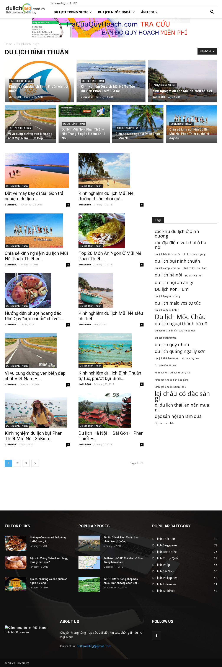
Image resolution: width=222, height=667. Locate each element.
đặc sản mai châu (165, 423)
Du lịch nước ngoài (114, 12)
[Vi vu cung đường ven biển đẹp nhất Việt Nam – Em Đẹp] (30, 122)
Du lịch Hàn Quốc (164, 552)
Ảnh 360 (147, 12)
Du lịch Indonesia (164, 584)
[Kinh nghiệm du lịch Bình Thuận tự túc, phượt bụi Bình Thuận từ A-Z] (111, 350)
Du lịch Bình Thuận (21, 81)
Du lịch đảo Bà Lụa (165, 365)
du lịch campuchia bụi (167, 268)
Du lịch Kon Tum (172, 289)
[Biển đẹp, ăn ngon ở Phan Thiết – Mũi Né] (137, 122)
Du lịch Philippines (165, 578)
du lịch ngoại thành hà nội (181, 323)
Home (8, 44)
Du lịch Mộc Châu (180, 317)
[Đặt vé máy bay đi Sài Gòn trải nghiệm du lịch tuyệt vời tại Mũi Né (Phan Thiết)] (37, 170)
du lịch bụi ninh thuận (177, 261)
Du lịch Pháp (161, 565)
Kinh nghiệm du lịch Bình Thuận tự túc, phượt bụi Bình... (109, 375)
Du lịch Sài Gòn (163, 571)
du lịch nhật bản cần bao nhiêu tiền (175, 330)
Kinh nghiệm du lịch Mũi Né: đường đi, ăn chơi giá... (106, 196)
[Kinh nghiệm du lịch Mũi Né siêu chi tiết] (182, 94)
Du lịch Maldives (163, 591)
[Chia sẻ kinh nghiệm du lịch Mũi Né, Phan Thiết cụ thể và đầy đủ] (191, 120)
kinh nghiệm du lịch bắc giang (171, 379)
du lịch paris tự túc (165, 337)
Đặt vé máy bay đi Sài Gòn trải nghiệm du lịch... (35, 196)
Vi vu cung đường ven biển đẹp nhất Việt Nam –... (35, 376)
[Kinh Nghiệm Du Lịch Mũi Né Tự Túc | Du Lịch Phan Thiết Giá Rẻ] (111, 86)
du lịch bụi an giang (194, 254)
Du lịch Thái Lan (163, 539)
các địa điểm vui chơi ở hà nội (180, 244)
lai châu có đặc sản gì (182, 396)
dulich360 (15, 97)
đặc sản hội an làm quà (178, 416)
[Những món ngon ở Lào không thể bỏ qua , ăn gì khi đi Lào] (15, 543)
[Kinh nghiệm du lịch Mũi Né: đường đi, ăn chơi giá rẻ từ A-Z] (111, 170)
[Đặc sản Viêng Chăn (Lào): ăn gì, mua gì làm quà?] (15, 562)
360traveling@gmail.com (94, 646)
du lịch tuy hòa (190, 358)
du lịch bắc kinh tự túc (167, 254)
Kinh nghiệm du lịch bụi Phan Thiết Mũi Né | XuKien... (33, 436)
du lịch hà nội (168, 275)
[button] (212, 12)
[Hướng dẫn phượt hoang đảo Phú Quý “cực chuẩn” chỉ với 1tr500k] (37, 290)
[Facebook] (156, 635)
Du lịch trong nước (71, 12)
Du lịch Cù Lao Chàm (195, 268)
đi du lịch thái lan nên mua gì (182, 407)
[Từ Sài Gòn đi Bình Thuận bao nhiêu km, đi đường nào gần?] (89, 543)
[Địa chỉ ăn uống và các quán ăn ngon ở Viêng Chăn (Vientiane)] (15, 584)
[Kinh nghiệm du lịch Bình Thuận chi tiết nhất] (39, 93)
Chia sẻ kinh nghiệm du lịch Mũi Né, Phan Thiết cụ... (36, 256)
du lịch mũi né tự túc (167, 310)
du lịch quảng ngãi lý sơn (180, 351)
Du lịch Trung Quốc (165, 558)
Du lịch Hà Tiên (193, 275)
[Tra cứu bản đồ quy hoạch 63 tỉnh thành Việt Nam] (111, 27)
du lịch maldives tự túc (178, 303)
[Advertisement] (184, 180)
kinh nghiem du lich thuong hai (172, 372)
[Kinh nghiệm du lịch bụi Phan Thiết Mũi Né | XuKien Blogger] (37, 410)
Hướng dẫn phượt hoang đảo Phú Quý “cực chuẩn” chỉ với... (34, 316)
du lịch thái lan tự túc (167, 358)
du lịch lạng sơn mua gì (168, 296)
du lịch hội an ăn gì (174, 282)
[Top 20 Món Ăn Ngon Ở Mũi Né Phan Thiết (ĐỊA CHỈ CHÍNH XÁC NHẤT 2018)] (111, 230)
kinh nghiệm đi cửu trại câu (170, 386)
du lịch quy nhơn (172, 344)
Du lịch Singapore (164, 545)
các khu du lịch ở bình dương (177, 233)
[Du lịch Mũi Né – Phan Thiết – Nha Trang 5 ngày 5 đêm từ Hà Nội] (84, 111)
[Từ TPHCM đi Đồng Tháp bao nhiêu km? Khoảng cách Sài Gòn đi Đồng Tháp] (89, 584)
